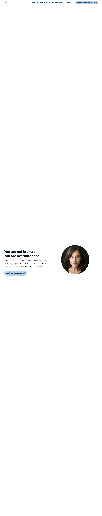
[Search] (73, 2)
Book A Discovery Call (15, 273)
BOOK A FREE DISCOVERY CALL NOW (86, 3)
